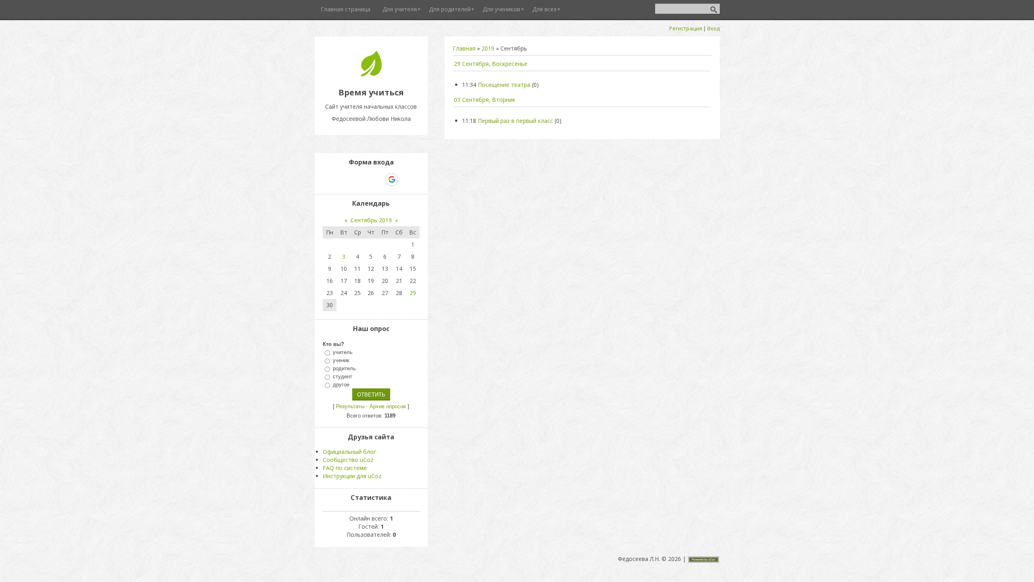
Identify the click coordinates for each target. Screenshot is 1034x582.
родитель (344, 368)
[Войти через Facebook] (364, 179)
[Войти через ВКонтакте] (350, 179)
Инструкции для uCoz (352, 476)
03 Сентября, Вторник (484, 99)
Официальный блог (349, 451)
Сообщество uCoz (348, 460)
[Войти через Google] (391, 179)
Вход (713, 28)
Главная (464, 48)
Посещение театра (504, 85)
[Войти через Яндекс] (378, 179)
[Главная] (371, 74)
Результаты (350, 406)
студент (342, 376)
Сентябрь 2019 (371, 220)
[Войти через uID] (336, 179)
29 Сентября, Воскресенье (491, 63)
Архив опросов (388, 406)
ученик (341, 360)
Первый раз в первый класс (515, 120)
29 (413, 293)
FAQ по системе (345, 468)
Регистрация (685, 28)
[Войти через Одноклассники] (406, 179)
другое (341, 385)
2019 (487, 48)
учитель (343, 352)
